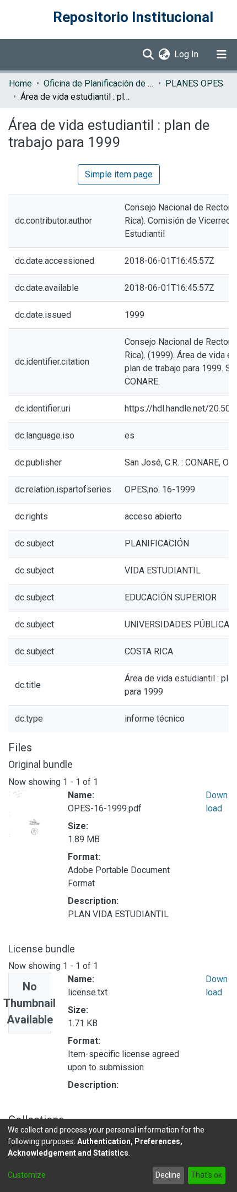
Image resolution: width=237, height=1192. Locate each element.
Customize (27, 1175)
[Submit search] (148, 54)
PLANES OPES (194, 83)
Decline (168, 1175)
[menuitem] (164, 54)
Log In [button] (187, 54)
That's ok (206, 1175)
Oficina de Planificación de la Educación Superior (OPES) (99, 83)
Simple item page (119, 174)
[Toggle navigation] (221, 55)
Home (20, 83)
